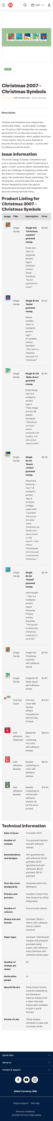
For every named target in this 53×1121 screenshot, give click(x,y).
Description (8, 112)
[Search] (25, 5)
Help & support (20, 1103)
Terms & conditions (25, 1111)
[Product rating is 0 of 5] (8, 98)
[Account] (49, 5)
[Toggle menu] (3, 5)
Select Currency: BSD (25, 1091)
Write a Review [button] (39, 98)
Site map (35, 1103)
